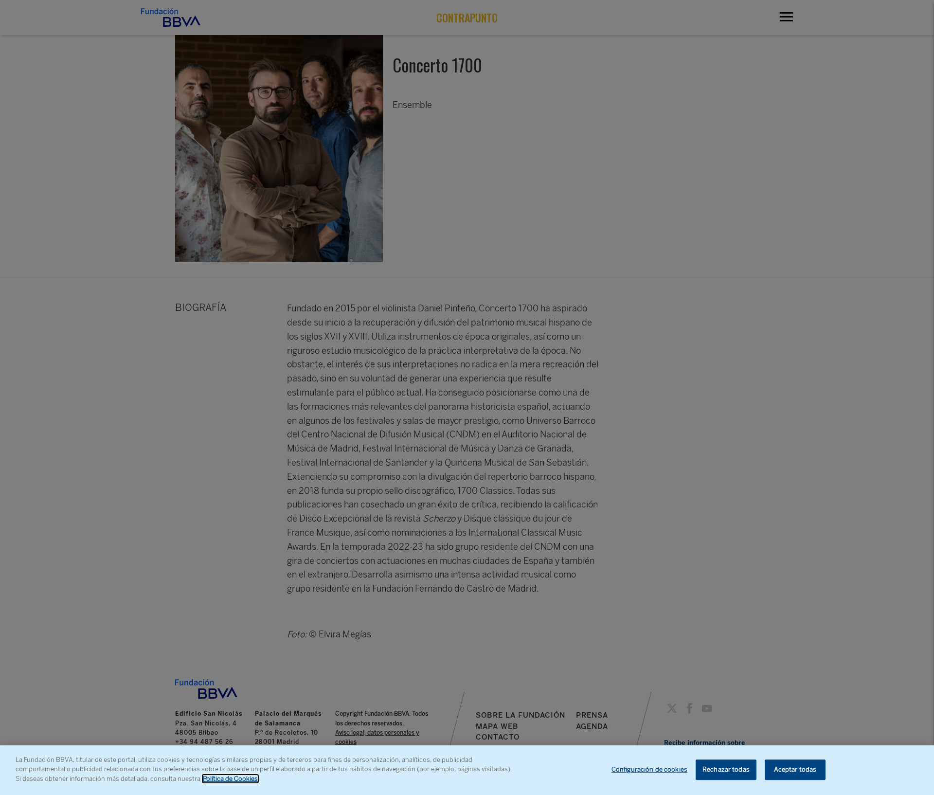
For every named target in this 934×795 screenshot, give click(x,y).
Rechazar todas (726, 769)
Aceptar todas (795, 769)
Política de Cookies (230, 778)
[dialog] (467, 770)
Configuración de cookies (649, 769)
